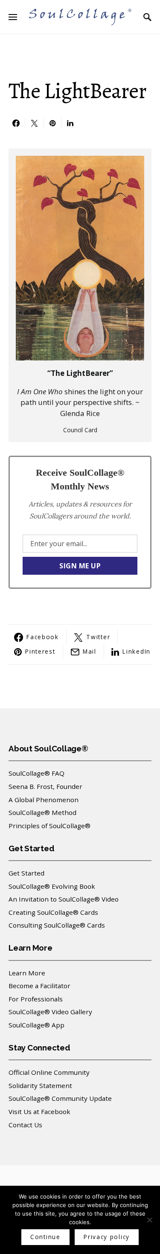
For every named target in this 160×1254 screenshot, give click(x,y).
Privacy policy (107, 1237)
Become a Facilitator (39, 985)
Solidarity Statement (40, 1085)
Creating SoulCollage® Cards (53, 912)
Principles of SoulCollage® (49, 825)
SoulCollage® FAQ (36, 773)
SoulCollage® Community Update (60, 1098)
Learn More (27, 973)
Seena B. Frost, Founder (45, 786)
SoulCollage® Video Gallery (50, 1011)
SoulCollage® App (36, 1025)
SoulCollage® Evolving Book (52, 886)
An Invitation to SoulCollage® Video (64, 899)
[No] (149, 1220)
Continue (45, 1237)
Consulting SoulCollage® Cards (57, 925)
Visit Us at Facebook (39, 1111)
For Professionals (36, 999)
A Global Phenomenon (44, 799)
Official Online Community (49, 1072)
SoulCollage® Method (42, 812)
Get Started (26, 873)
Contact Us (25, 1124)
